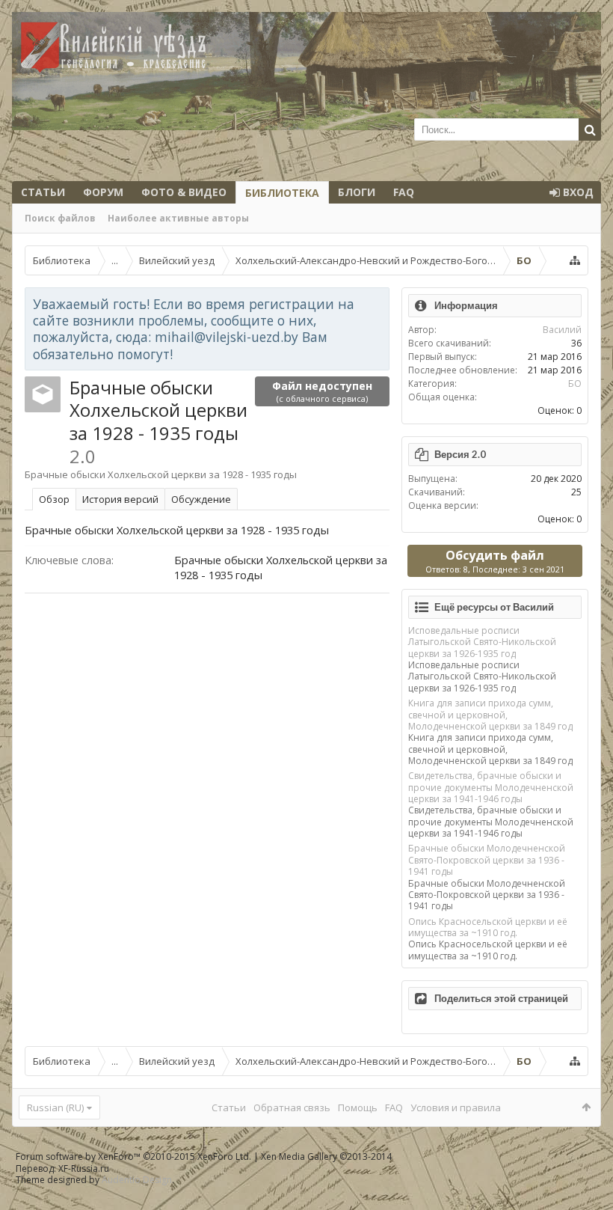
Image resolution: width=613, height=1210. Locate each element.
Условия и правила (455, 1107)
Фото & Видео (184, 192)
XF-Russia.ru (83, 1168)
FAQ (403, 192)
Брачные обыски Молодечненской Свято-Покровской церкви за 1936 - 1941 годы (486, 860)
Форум (103, 192)
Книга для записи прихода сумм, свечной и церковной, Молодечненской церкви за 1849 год (490, 715)
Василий (562, 329)
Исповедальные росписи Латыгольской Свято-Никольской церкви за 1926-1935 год (482, 642)
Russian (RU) (55, 1107)
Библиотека (282, 193)
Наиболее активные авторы (178, 218)
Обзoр (54, 499)
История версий (120, 499)
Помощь (358, 1107)
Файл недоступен (322, 391)
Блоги (356, 192)
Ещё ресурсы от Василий (494, 607)
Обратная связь (291, 1107)
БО (575, 383)
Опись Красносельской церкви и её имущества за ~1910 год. (487, 927)
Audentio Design (137, 1179)
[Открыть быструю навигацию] (575, 260)
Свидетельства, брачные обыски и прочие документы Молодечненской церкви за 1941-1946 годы (490, 787)
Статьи (43, 192)
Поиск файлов (60, 218)
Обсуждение (201, 499)
